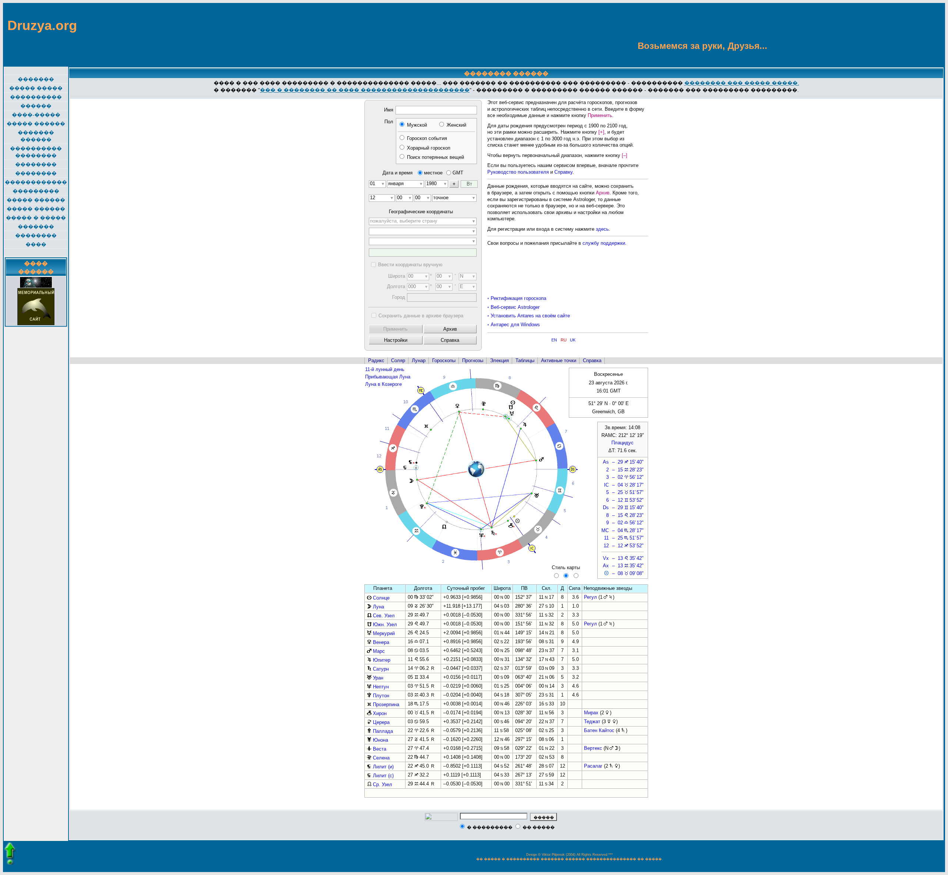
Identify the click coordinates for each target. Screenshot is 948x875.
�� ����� (539, 827)
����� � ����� (36, 218)
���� (36, 244)
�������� (36, 164)
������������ (36, 182)
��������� (36, 191)
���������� (36, 97)
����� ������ (36, 124)
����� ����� (36, 88)
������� (36, 79)
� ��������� (490, 827)
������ (35, 106)
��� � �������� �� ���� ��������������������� (365, 90)
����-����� (36, 115)
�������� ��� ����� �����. (741, 83)
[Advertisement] (908, 34)
